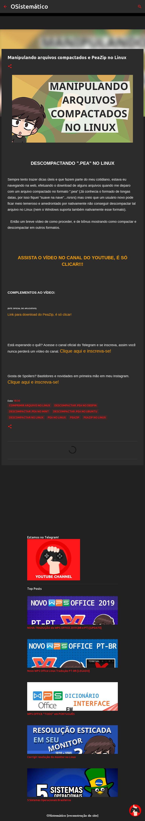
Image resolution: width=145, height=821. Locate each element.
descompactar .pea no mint (29, 411)
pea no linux (57, 417)
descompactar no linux (26, 417)
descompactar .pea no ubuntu (75, 411)
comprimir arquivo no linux (29, 405)
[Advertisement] (72, 497)
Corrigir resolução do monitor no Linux (51, 757)
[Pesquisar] (139, 6)
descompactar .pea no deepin (75, 405)
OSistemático (29, 6)
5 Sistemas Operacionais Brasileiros (49, 800)
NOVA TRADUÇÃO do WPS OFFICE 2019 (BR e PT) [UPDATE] (64, 627)
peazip (74, 417)
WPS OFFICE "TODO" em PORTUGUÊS (51, 713)
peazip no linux (95, 417)
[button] (10, 66)
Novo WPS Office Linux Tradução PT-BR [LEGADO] (58, 670)
